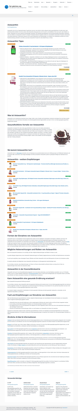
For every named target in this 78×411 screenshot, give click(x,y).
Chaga (8, 337)
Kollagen (9, 324)
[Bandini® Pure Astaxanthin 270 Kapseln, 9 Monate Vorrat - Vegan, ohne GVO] (13, 80)
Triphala (9, 320)
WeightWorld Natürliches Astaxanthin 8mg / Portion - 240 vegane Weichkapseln (31, 200)
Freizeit (29, 6)
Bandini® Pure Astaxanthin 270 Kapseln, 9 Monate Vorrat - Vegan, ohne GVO (38, 76)
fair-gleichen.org (15, 6)
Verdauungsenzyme (11, 352)
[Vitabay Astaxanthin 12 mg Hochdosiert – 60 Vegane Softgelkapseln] (13, 50)
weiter (67, 371)
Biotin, (20, 345)
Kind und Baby (44, 6)
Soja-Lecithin (10, 328)
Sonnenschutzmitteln (33, 273)
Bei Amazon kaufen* (65, 69)
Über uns (30, 2)
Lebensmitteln (46, 333)
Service (65, 6)
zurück (11, 371)
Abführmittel (27, 382)
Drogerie (55, 2)
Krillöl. (68, 241)
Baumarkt (48, 2)
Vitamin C (24, 345)
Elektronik (62, 2)
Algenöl (58, 382)
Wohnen (30, 11)
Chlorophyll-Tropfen (11, 356)
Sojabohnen (34, 328)
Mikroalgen (19, 153)
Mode (60, 6)
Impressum (65, 407)
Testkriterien (36, 2)
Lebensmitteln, (40, 241)
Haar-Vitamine (10, 343)
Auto (42, 2)
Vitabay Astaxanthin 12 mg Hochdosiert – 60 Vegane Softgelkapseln (36, 46)
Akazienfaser (43, 382)
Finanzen (69, 2)
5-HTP (9, 382)
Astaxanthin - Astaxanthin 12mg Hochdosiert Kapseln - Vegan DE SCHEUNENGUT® (31, 215)
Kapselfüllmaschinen (11, 361)
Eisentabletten (10, 348)
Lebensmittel (53, 6)
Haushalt (36, 6)
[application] (43, 2)
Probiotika (9, 333)
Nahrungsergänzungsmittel (12, 384)
